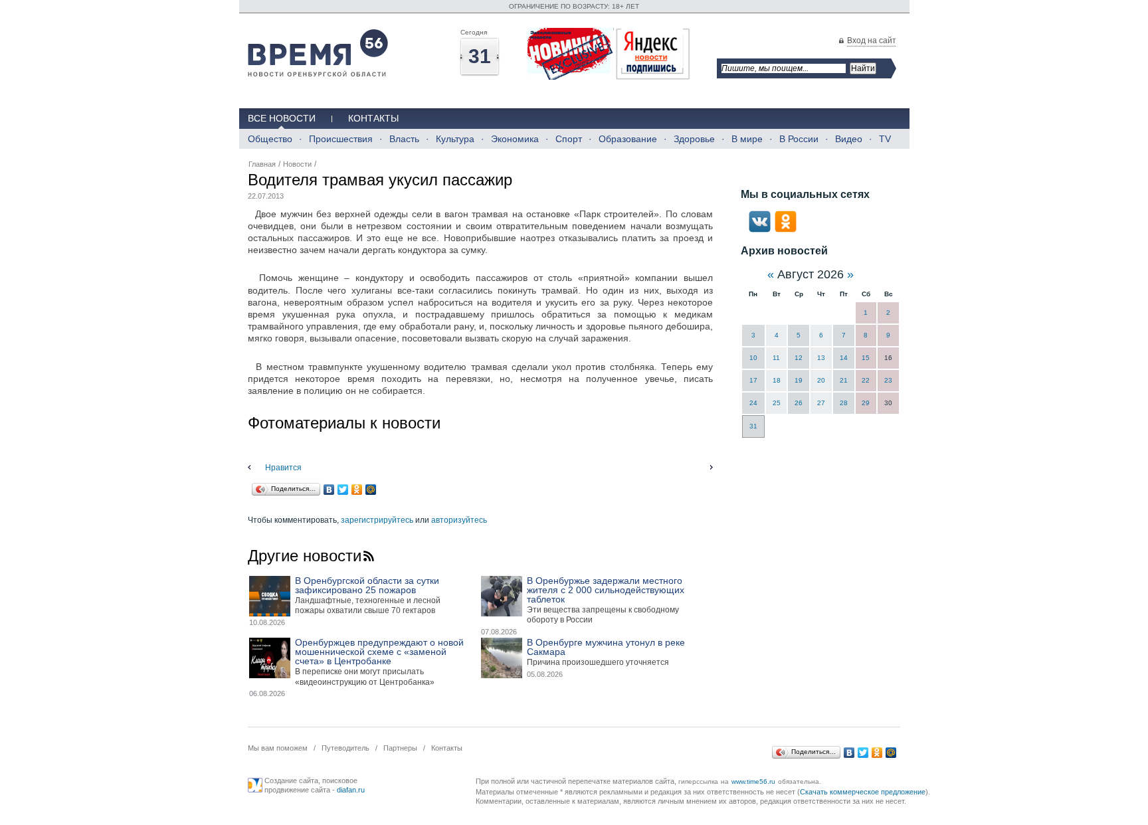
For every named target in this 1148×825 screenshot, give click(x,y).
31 (753, 426)
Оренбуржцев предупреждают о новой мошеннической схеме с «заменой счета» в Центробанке (379, 651)
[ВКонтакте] (329, 489)
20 (821, 380)
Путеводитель (345, 748)
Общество (270, 139)
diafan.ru (351, 790)
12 (799, 357)
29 (866, 403)
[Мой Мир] (371, 489)
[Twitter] (343, 489)
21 (844, 380)
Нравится (283, 467)
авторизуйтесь (459, 520)
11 (776, 357)
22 (866, 380)
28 (844, 403)
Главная (262, 164)
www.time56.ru (753, 781)
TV (885, 139)
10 (753, 357)
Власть (404, 139)
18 (777, 380)
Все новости (282, 118)
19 (799, 380)
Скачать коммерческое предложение (862, 792)
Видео (848, 139)
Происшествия (341, 139)
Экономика (515, 139)
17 (753, 380)
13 (821, 357)
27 (821, 403)
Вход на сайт (871, 40)
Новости (297, 164)
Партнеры (400, 748)
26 (799, 403)
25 (777, 403)
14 (844, 357)
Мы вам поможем (278, 748)
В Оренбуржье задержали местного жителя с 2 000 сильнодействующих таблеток (605, 589)
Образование (628, 139)
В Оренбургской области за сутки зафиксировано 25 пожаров (367, 585)
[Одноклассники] (357, 489)
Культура (455, 139)
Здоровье (694, 139)
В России (798, 139)
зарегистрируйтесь (377, 520)
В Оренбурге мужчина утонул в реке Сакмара (606, 647)
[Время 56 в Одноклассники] (786, 229)
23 (888, 380)
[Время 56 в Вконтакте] (760, 229)
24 (753, 403)
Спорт (568, 139)
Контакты (373, 118)
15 (866, 357)
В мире (747, 139)
